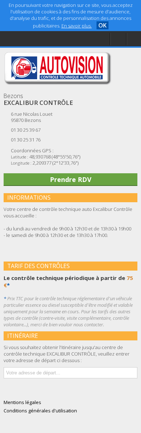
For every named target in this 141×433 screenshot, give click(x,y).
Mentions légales (34, 53)
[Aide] (118, 39)
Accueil (22, 23)
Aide (19, 38)
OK (102, 25)
